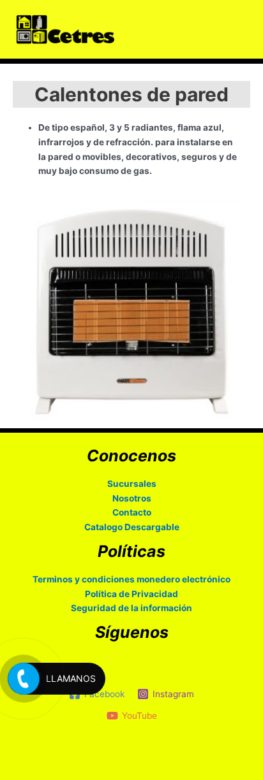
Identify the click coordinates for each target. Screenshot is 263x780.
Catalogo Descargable (131, 527)
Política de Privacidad (131, 594)
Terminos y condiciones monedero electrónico (131, 579)
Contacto (131, 512)
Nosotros (131, 498)
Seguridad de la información (131, 608)
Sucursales (131, 484)
